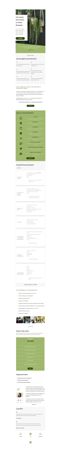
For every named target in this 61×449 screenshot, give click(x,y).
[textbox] (30, 55)
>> (34, 404)
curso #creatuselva (32, 290)
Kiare (39, 386)
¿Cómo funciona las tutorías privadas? (23, 382)
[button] (30, 378)
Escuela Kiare (30, 55)
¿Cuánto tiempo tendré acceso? (22, 380)
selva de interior (27, 98)
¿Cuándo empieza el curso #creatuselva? (24, 378)
